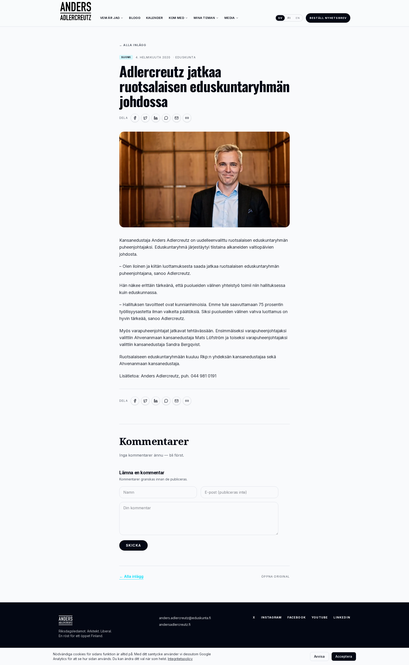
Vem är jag (110, 18)
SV (280, 18)
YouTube (319, 617)
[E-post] (176, 118)
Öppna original (275, 576)
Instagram (271, 617)
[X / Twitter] (145, 118)
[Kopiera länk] (187, 118)
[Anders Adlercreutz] (76, 11)
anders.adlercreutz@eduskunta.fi (185, 618)
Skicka (133, 545)
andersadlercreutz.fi (175, 624)
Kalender (154, 18)
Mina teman (204, 18)
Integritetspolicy (180, 659)
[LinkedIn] (155, 118)
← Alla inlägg (133, 45)
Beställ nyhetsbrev (328, 18)
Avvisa (319, 656)
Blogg (134, 18)
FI (289, 18)
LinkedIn (341, 617)
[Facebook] (135, 118)
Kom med (176, 18)
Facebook (296, 617)
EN (298, 18)
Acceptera (343, 656)
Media (229, 18)
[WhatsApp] (166, 118)
